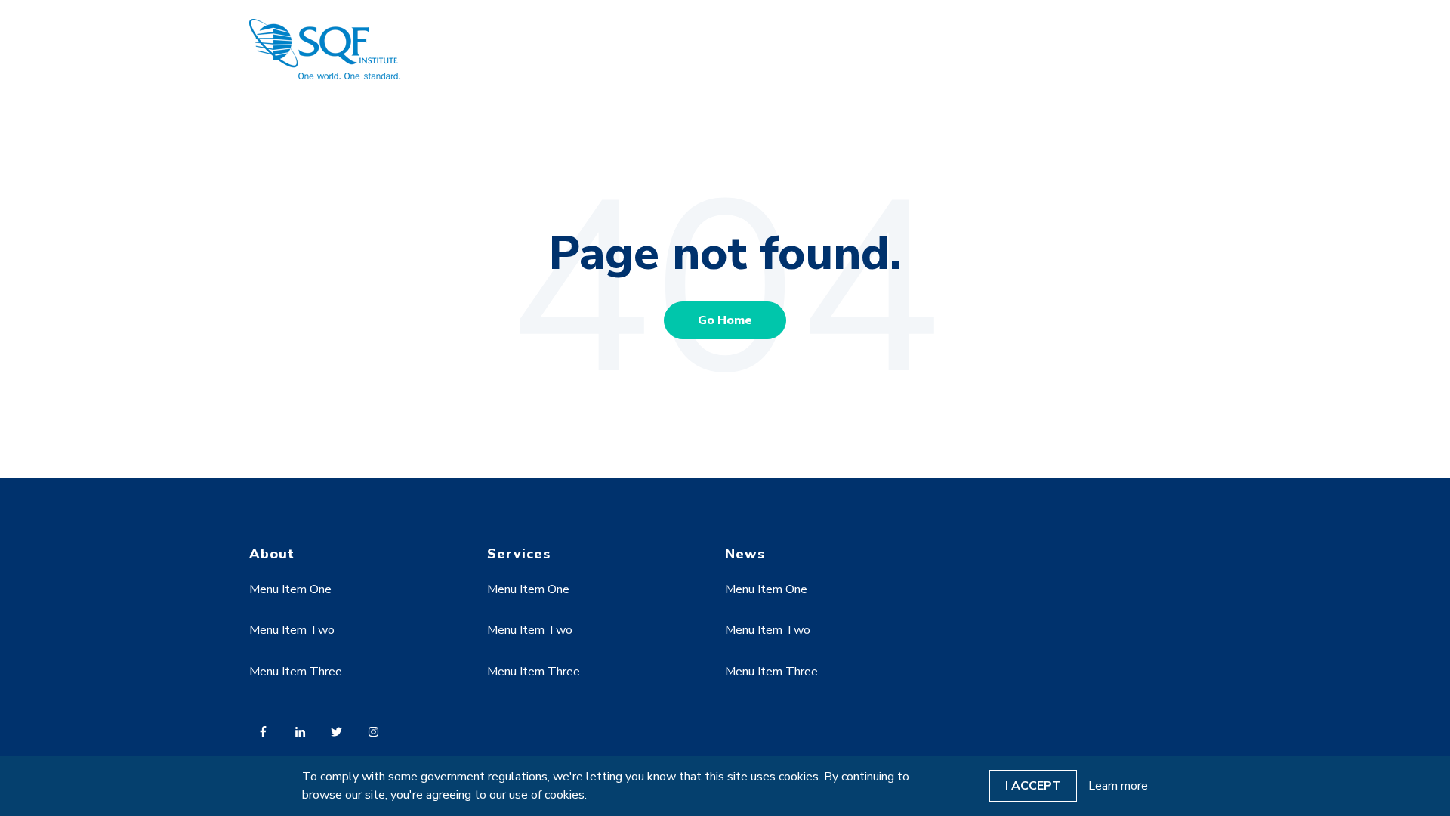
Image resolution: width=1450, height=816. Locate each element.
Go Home (725, 320)
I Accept (1033, 785)
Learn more (1118, 785)
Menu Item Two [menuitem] (292, 630)
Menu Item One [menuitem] (290, 589)
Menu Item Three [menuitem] (295, 671)
